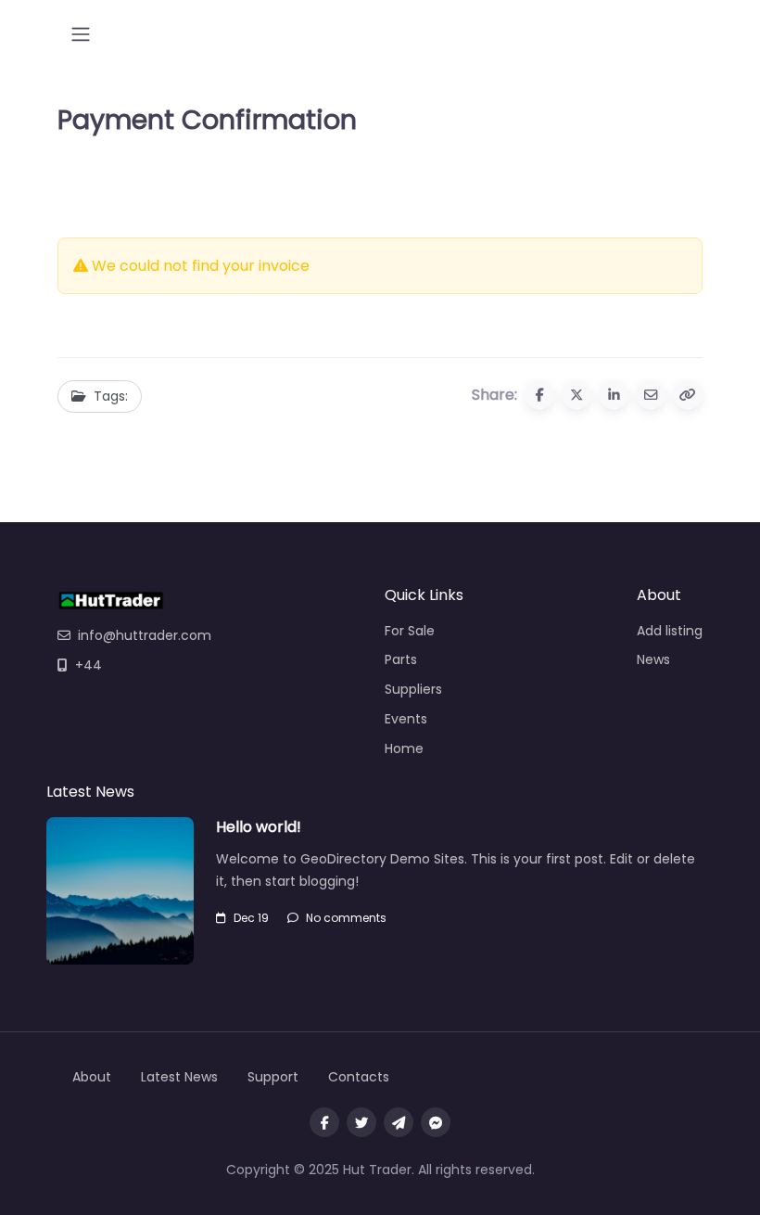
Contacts (358, 1077)
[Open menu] (80, 34)
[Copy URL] (688, 395)
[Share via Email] (650, 395)
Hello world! (258, 827)
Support (272, 1077)
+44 (88, 665)
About (91, 1077)
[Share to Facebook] (539, 395)
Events (406, 719)
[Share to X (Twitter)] (576, 395)
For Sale (410, 630)
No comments (346, 918)
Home (404, 748)
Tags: (111, 396)
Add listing (670, 630)
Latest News (179, 1077)
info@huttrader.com (144, 635)
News (653, 659)
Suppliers (413, 689)
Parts (401, 659)
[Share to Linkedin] (613, 395)
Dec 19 (251, 918)
